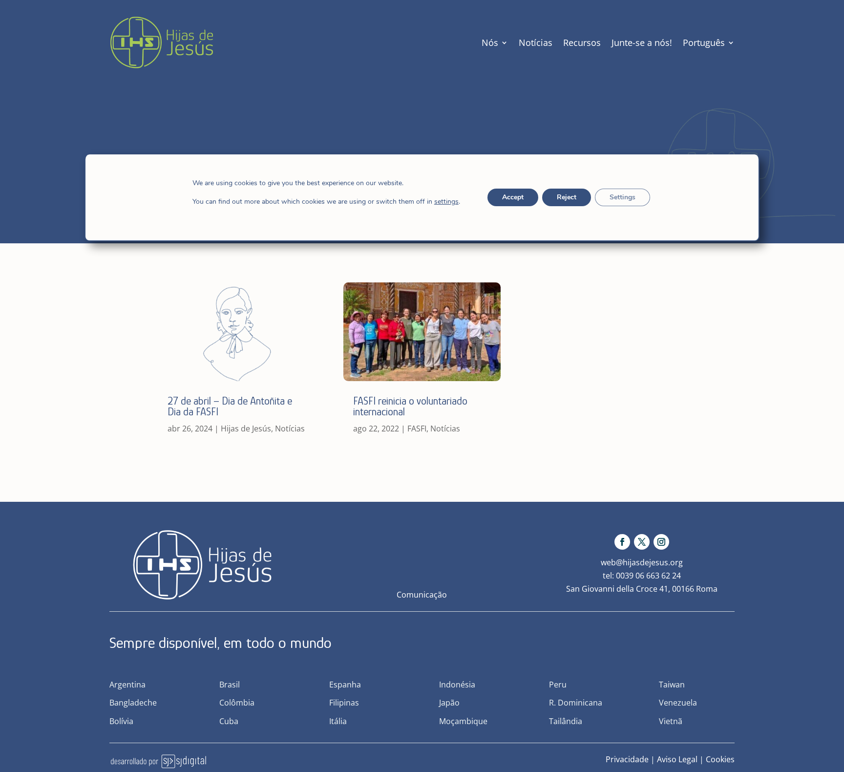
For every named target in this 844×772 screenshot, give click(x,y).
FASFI (416, 428)
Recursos (582, 42)
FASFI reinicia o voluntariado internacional (410, 406)
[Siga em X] (642, 542)
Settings (622, 197)
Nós (490, 42)
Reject (566, 197)
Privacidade (627, 759)
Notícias (535, 42)
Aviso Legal (677, 759)
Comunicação (422, 594)
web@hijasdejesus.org (642, 562)
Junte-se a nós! (642, 42)
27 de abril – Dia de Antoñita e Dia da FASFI (230, 406)
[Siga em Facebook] (622, 542)
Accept (512, 197)
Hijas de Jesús (246, 428)
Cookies (720, 759)
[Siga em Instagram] (661, 542)
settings (446, 201)
